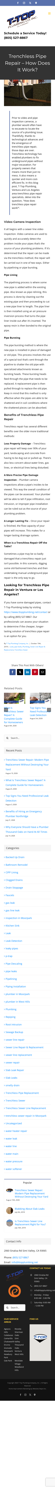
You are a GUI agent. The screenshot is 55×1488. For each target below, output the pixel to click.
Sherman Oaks (19, 1334)
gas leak (10, 902)
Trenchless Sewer (21, 650)
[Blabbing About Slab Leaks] (9, 1209)
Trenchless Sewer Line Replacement (26, 1108)
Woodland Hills (19, 1368)
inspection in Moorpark (19, 918)
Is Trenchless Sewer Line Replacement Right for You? (30, 1223)
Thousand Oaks (19, 1346)
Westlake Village (19, 1362)
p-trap (9, 956)
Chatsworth (9, 1341)
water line (11, 1146)
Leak (11, 647)
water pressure (14, 1161)
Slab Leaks (11, 1077)
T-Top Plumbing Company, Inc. (17, 643)
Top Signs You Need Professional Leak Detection (40, 711)
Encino (7, 1344)
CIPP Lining (12, 872)
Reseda (18, 1329)
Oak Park (8, 1360)
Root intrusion (14, 1024)
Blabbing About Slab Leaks (30, 1208)
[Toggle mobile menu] (49, 13)
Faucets (10, 895)
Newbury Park (8, 1356)
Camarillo (8, 1338)
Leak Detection (14, 940)
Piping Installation (16, 986)
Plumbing (26, 647)
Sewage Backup (14, 1032)
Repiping (10, 1016)
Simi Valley (17, 1340)
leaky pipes (12, 948)
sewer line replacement (19, 1054)
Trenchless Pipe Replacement (22, 1093)
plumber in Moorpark (18, 994)
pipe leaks (18, 647)
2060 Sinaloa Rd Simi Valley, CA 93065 (41, 1278)
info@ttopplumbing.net (25, 1262)
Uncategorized (14, 1123)
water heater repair (16, 1131)
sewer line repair (15, 1039)
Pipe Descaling (14, 963)
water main (12, 1153)
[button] (6, 710)
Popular (27, 1182)
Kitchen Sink (12, 925)
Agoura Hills (7, 1330)
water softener (14, 1169)
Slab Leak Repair (15, 1070)
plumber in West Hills (18, 1001)
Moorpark (8, 1351)
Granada (8, 1348)
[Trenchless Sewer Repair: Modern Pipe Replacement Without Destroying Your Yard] (9, 1191)
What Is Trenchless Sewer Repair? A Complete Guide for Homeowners (14, 715)
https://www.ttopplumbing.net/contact (25, 612)
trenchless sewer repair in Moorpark (26, 1115)
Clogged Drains (14, 880)
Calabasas (8, 1335)
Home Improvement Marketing (19, 1389)
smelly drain (12, 1085)
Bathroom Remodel (17, 864)
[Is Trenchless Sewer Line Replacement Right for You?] (9, 1222)
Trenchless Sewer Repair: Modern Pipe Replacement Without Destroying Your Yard (27, 764)
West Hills (19, 1354)
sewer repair (13, 1062)
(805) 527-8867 (21, 1257)
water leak (11, 1138)
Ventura (18, 1351)
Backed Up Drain (15, 857)
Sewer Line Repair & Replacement (24, 1047)
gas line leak (12, 910)
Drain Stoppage (14, 887)
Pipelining (11, 978)
